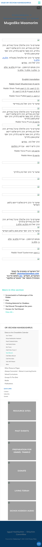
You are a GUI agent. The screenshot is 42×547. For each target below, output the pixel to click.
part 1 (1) (24, 88)
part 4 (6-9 (34, 91)
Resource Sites (22, 411)
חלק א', (11, 67)
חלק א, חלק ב (22, 224)
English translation (31, 79)
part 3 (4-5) (21, 91)
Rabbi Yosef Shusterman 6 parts (24, 84)
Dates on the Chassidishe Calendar (15, 18)
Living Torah (22, 490)
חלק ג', (34, 242)
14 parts (35, 151)
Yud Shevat (35, 18)
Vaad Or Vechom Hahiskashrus (16, 3)
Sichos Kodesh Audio (22, 510)
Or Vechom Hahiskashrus (20, 15)
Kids (7, 300)
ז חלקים (15, 146)
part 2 (36, 96)
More (7, 364)
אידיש (24, 62)
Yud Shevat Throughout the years (18, 306)
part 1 (29, 96)
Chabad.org (16, 539)
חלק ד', (27, 70)
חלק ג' (34, 70)
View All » (9, 312)
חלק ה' (20, 70)
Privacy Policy (33, 539)
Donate (22, 470)
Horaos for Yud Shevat (14, 309)
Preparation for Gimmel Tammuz (21, 450)
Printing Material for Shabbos (17, 303)
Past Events (22, 431)
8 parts (36, 122)
